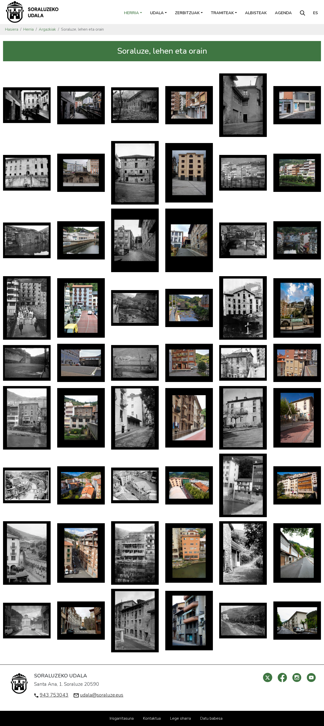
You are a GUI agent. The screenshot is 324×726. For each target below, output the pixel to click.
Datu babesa (211, 718)
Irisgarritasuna (122, 718)
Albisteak (256, 13)
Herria (28, 29)
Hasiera (11, 29)
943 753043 (54, 695)
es (315, 13)
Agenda (283, 13)
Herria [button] (131, 13)
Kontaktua (152, 718)
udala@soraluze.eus (101, 695)
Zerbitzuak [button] (187, 13)
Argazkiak (47, 29)
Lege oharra (180, 718)
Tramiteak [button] (222, 13)
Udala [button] (157, 13)
